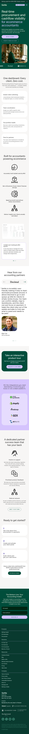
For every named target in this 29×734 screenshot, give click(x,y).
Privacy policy (5, 676)
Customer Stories (5, 655)
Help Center (4, 668)
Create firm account (10, 40)
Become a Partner (6, 649)
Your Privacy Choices (6, 678)
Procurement (4, 636)
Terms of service (5, 674)
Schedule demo (14, 573)
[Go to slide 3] (15, 260)
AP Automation (5, 634)
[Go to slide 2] (14, 260)
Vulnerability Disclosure (7, 680)
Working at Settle (5, 686)
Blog (3, 657)
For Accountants (5, 646)
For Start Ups (4, 642)
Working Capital (5, 632)
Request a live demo (14, 366)
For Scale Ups (5, 644)
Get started (20, 5)
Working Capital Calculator (7, 661)
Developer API (5, 684)
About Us (4, 682)
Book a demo (10, 36)
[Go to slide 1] (13, 260)
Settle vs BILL (5, 659)
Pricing (3, 665)
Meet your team (14, 509)
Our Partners (4, 663)
